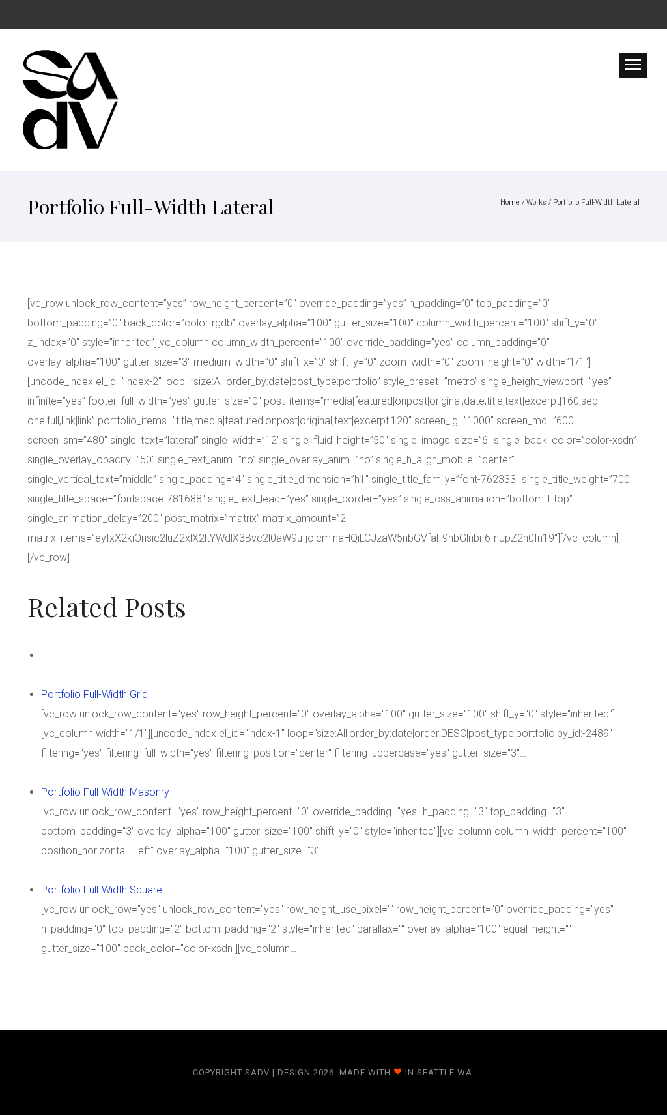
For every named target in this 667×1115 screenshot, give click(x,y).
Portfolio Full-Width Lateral (596, 202)
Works (536, 202)
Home (510, 202)
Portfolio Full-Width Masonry (105, 792)
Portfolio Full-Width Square (101, 890)
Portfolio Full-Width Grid (94, 694)
